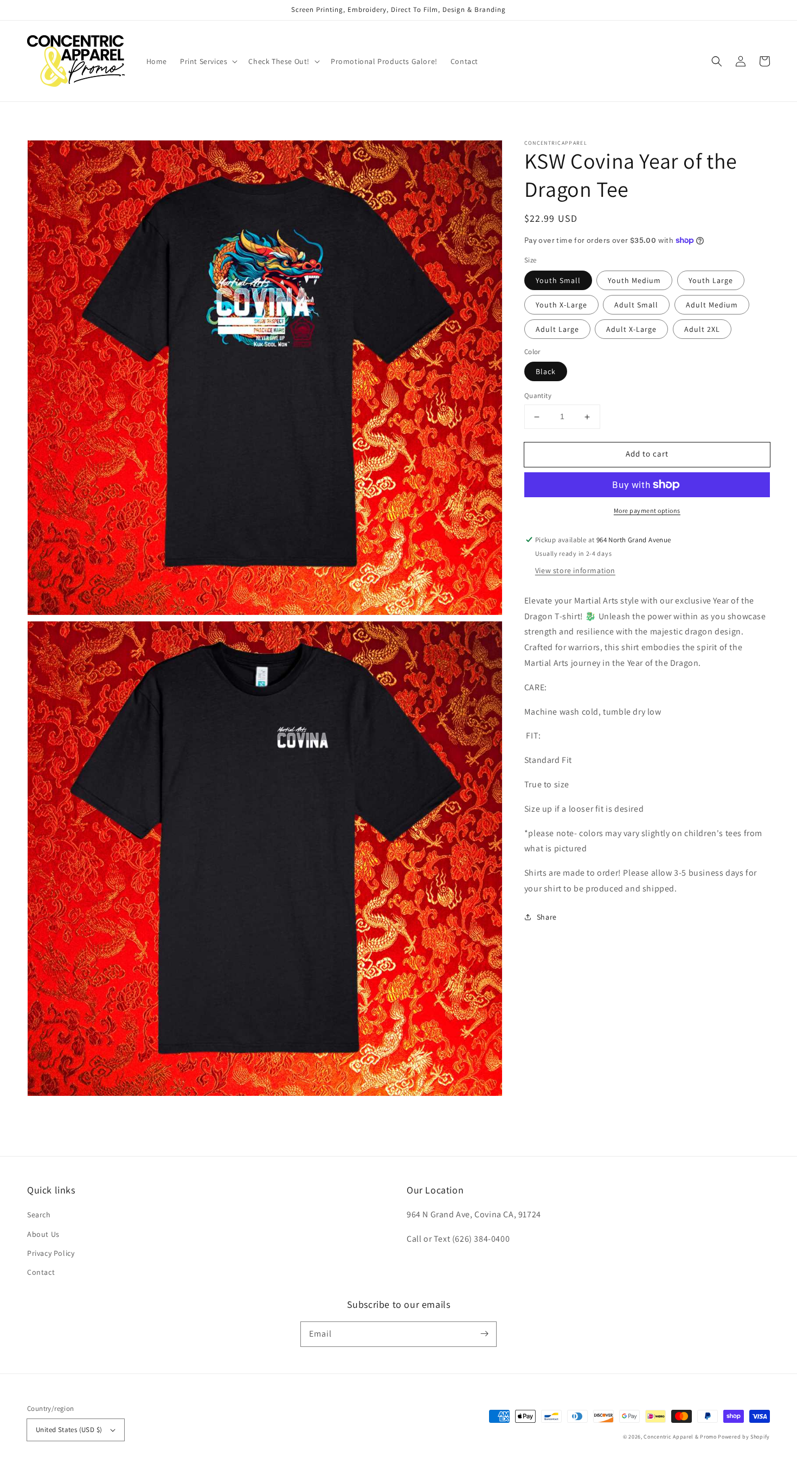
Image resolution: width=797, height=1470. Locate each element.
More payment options (647, 510)
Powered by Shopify (744, 1436)
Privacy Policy (50, 1253)
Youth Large (711, 280)
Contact (41, 1272)
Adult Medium (712, 305)
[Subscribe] (484, 1334)
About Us (43, 1234)
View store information (575, 570)
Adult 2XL (702, 329)
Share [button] (547, 917)
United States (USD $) (69, 1429)
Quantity (537, 396)
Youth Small (558, 280)
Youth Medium (634, 280)
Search (39, 1214)
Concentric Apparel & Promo (680, 1436)
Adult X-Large (631, 329)
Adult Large (557, 329)
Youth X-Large (561, 305)
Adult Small (636, 305)
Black (546, 372)
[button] (207, 61)
